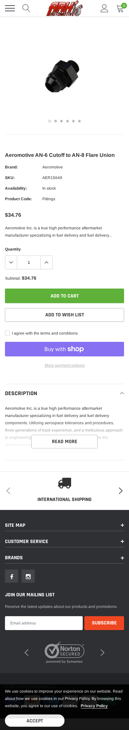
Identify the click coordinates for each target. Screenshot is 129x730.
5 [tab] (73, 121)
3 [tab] (61, 121)
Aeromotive (52, 167)
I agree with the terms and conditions (44, 333)
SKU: (10, 177)
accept (34, 720)
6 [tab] (79, 121)
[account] (104, 8)
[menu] (10, 8)
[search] (26, 8)
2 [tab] (55, 121)
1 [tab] (49, 121)
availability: (16, 188)
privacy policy (94, 706)
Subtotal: (13, 278)
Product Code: (18, 199)
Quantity (13, 249)
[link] (11, 576)
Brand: (11, 167)
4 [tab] (67, 121)
